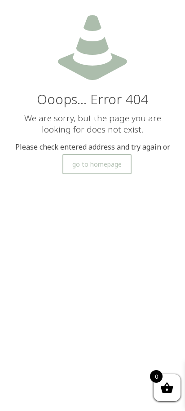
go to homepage (97, 164)
